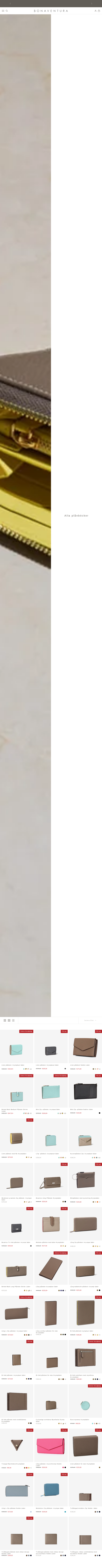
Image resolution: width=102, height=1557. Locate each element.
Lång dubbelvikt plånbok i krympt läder (84, 1286)
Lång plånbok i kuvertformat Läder (48, 1464)
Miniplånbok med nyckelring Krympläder (84, 1198)
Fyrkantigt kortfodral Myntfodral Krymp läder (50, 1420)
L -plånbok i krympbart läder (47, 1153)
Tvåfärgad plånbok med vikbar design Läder (15, 1552)
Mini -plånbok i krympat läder (48, 1109)
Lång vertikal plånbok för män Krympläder (47, 1331)
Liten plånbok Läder (80, 1065)
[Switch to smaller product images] (9, 1020)
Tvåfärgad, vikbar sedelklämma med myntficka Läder (83, 1552)
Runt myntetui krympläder (79, 1419)
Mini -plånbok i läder (81, 1109)
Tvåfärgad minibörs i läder (83, 1508)
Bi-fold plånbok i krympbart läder (14, 1375)
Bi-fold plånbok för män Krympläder (49, 1375)
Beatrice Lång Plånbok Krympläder (48, 1198)
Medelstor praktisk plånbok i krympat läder (17, 1198)
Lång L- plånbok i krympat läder (14, 1331)
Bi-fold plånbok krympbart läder (81, 1331)
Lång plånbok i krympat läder (82, 1242)
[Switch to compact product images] (13, 1020)
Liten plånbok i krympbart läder (13, 1065)
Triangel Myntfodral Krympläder (13, 1464)
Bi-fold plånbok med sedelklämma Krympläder (14, 1420)
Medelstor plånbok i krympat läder (50, 1508)
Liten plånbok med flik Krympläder (14, 1153)
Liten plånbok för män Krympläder (82, 1464)
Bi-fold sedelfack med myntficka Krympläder (82, 1375)
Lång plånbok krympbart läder (47, 1286)
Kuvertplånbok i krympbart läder (83, 1153)
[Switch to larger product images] (5, 1020)
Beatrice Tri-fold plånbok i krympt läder (16, 1242)
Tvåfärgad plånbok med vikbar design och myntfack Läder (50, 1552)
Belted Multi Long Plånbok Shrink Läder (16, 1286)
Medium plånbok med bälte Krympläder (50, 1242)
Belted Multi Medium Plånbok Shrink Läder (15, 1110)
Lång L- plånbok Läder (13, 1508)
